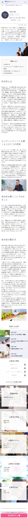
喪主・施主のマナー (8, 444)
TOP (2, 5)
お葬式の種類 (7, 467)
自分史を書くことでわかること (11, 71)
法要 (5, 490)
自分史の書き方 (7, 73)
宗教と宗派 (6, 471)
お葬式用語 (6, 469)
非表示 (15, 61)
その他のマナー (7, 447)
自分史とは (6, 64)
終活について (7, 422)
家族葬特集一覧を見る (8, 397)
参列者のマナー (7, 445)
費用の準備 (6, 420)
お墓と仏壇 (6, 492)
